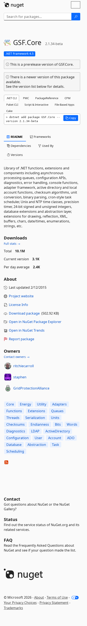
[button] (70, 118)
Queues (57, 411)
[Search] (75, 16)
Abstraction (36, 444)
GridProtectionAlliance (31, 388)
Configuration (17, 438)
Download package (24, 313)
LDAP (35, 431)
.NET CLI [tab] (11, 98)
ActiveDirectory (57, 431)
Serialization (35, 417)
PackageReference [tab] (46, 98)
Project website (21, 296)
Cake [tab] (9, 111)
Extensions (36, 411)
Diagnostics (15, 431)
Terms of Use (57, 597)
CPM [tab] (68, 98)
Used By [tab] (47, 146)
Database (14, 444)
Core (10, 404)
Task (55, 444)
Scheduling (15, 451)
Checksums (15, 424)
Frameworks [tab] (42, 137)
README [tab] (16, 137)
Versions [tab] (16, 155)
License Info (18, 304)
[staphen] (8, 377)
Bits (58, 424)
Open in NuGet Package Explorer (35, 321)
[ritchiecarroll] (8, 366)
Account (54, 438)
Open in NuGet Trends (27, 330)
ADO (71, 438)
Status (10, 519)
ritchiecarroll (23, 366)
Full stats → (12, 244)
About (39, 597)
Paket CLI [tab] (12, 104)
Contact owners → (17, 357)
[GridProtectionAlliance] (8, 388)
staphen (19, 377)
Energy (25, 404)
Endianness (40, 424)
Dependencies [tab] (20, 146)
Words (72, 424)
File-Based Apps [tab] (64, 104)
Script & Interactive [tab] (36, 104)
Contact (12, 499)
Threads (12, 417)
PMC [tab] (26, 98)
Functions (14, 411)
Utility (41, 404)
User (38, 438)
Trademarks (13, 608)
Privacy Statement (53, 602)
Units (55, 417)
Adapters (59, 404)
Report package (21, 339)
